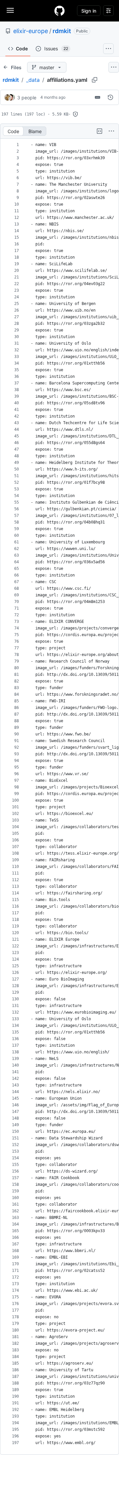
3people (26, 97)
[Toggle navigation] (10, 10)
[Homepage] (59, 10)
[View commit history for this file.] (110, 97)
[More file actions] (111, 131)
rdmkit (62, 30)
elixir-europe (30, 30)
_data (33, 79)
